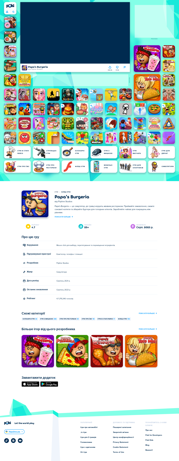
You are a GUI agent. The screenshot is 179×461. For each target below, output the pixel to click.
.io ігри (83, 432)
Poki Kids (149, 440)
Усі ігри (83, 452)
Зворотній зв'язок (121, 432)
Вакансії (149, 450)
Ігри (56, 192)
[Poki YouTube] (20, 440)
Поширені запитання (122, 427)
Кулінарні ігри (30, 319)
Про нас (148, 430)
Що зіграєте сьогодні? (13, 11)
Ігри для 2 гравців (88, 437)
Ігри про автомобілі (88, 427)
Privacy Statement (120, 442)
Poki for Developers (153, 435)
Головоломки (86, 442)
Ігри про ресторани (69, 319)
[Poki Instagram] (13, 440)
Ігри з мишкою (48, 319)
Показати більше (63, 217)
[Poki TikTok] (6, 440)
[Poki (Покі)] (10, 6)
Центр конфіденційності (123, 437)
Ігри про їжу (88, 319)
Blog (147, 445)
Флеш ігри (65, 192)
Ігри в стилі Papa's (106, 319)
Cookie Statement (120, 447)
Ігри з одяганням (87, 447)
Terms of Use (118, 452)
